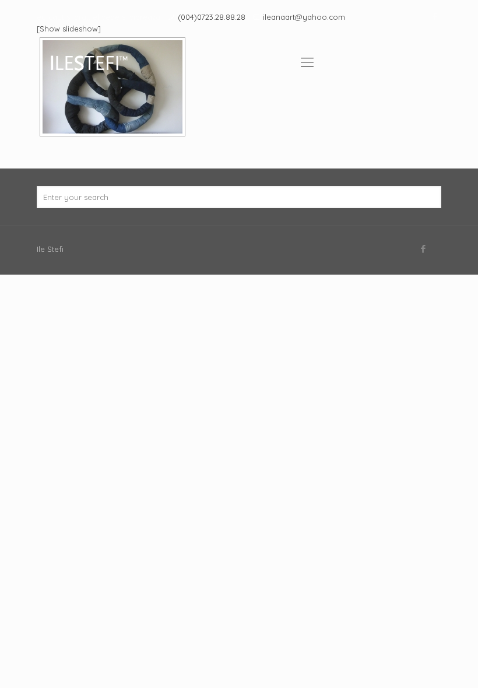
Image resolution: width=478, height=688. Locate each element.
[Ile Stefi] (88, 62)
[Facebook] (435, 16)
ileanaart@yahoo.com (304, 17)
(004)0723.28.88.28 (211, 17)
